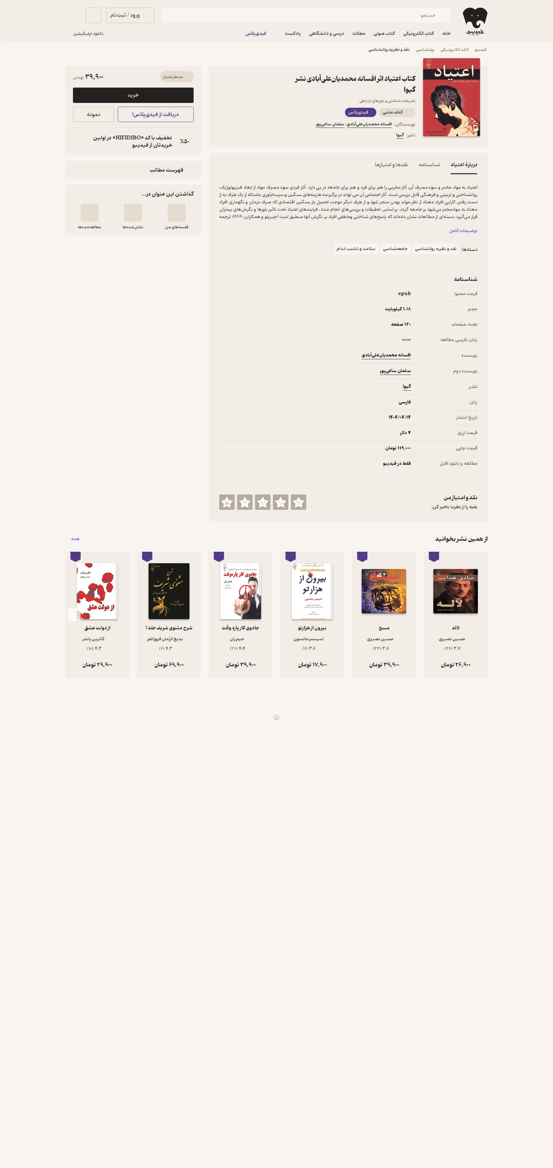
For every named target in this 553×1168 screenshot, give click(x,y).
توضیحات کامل (463, 231)
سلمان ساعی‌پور (330, 124)
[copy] (79, 141)
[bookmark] (238, 136)
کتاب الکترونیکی (455, 50)
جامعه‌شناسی (395, 248)
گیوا (400, 135)
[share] (269, 136)
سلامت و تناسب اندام (356, 248)
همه (75, 539)
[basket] (93, 15)
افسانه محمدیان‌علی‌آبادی (369, 124)
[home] (474, 21)
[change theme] (73, 15)
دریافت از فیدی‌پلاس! (155, 114)
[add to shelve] (177, 213)
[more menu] (223, 136)
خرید (133, 95)
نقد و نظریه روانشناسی (389, 49)
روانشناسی (425, 50)
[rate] (298, 502)
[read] (90, 213)
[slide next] (74, 614)
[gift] (253, 136)
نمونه (93, 114)
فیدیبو (480, 50)
